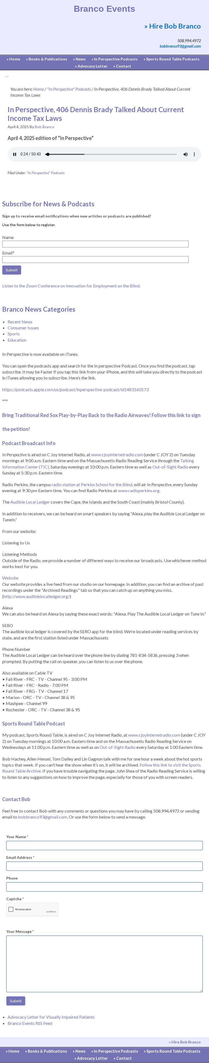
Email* (8, 252)
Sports (14, 333)
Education (17, 339)
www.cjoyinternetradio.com (117, 454)
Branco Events (104, 9)
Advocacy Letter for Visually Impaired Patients (51, 1016)
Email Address (20, 857)
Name (8, 237)
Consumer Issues (23, 327)
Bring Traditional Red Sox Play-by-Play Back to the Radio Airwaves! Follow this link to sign (101, 415)
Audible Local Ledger (30, 501)
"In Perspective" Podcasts (45, 172)
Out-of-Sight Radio (170, 466)
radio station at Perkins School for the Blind (92, 484)
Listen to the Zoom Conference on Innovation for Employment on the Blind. (71, 285)
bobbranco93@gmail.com (180, 46)
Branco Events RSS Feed (30, 1023)
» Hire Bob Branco (172, 26)
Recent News (20, 321)
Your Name (17, 836)
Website (10, 577)
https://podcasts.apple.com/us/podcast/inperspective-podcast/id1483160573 (75, 389)
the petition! (16, 429)
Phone (12, 878)
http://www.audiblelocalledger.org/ (37, 596)
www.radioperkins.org (138, 490)
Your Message (20, 931)
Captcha (15, 898)
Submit (16, 1000)
